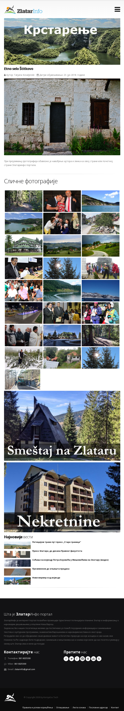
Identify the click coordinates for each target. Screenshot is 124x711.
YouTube (93, 658)
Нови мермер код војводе (46, 578)
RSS (99, 658)
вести (18, 536)
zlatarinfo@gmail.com (25, 669)
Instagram (82, 658)
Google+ (77, 658)
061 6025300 (25, 658)
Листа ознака (79, 707)
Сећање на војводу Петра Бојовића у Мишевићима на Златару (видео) (70, 560)
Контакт (115, 707)
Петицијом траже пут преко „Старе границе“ (56, 542)
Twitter (71, 658)
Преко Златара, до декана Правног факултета (57, 551)
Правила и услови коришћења (37, 707)
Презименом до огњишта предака (50, 569)
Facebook (66, 658)
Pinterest (88, 658)
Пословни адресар (98, 707)
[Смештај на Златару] (62, 425)
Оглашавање (62, 707)
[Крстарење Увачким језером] (62, 47)
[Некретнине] (62, 496)
